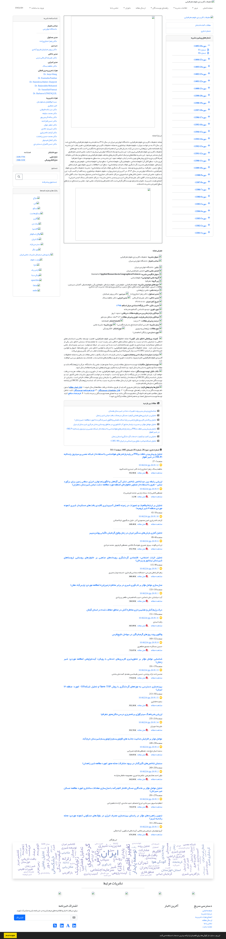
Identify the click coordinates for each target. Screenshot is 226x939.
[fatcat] (36, 286)
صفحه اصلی (207, 8)
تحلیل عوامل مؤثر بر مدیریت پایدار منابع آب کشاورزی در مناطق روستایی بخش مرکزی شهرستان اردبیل (114, 424)
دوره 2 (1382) (200, 226)
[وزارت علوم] (36, 260)
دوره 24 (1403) (200, 67)
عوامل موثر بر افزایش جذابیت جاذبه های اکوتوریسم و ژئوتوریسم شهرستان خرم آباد (122, 738)
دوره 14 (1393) (200, 139)
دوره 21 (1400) (200, 88)
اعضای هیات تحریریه (203, 917)
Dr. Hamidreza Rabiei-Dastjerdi (43, 82)
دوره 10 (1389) (200, 168)
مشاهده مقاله (156, 473)
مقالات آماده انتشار (203, 25)
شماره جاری (206, 31)
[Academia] (68, 926)
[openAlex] (36, 281)
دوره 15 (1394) (200, 132)
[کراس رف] (36, 271)
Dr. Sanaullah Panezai (47, 90)
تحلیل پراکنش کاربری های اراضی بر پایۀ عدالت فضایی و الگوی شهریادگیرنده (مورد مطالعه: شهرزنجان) (115, 420)
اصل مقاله (137, 473)
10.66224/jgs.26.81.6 (149, 541)
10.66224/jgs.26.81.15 (149, 698)
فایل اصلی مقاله (75, 387)
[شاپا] (37, 265)
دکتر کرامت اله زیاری (48, 132)
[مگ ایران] (36, 240)
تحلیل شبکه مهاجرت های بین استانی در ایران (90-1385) (133, 441)
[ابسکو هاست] (36, 214)
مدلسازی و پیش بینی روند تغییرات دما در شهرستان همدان (132, 411)
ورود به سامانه (37, 8)
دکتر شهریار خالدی (49, 129)
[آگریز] (36, 219)
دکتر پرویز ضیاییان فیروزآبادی (44, 49)
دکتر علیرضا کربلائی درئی (46, 58)
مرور (196, 8)
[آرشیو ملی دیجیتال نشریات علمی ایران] (36, 255)
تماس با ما (114, 8)
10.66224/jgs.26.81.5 (149, 827)
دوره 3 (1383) (200, 218)
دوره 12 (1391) (200, 153)
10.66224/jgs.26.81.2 (149, 771)
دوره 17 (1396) (200, 117)
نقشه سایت (207, 927)
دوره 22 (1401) (200, 81)
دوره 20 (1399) (200, 96)
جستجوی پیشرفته (49, 182)
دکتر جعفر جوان (50, 125)
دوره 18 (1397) (200, 110)
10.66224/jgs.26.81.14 (149, 722)
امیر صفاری (52, 106)
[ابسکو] (36, 209)
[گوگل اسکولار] (36, 235)
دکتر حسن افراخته (49, 121)
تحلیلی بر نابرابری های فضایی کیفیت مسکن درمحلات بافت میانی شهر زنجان (126, 415)
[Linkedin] (74, 926)
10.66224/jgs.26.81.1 (149, 593)
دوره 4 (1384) (200, 211)
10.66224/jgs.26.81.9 (149, 489)
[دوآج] (36, 199)
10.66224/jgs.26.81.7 (149, 569)
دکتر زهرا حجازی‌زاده (48, 41)
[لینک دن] (36, 224)
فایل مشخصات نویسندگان (109, 390)
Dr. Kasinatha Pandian (47, 78)
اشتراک (19, 917)
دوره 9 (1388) (200, 175)
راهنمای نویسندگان (160, 8)
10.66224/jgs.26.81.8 (149, 642)
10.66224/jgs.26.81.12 (149, 465)
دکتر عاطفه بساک (50, 66)
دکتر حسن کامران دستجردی (45, 144)
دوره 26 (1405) (200, 46)
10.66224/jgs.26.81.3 (149, 799)
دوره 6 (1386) (200, 197)
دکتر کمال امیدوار (49, 140)
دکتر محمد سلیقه (49, 113)
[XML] (108, 450)
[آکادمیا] (36, 229)
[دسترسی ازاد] (36, 245)
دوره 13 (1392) (200, 146)
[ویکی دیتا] (36, 276)
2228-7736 (21, 156)
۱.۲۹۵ (118, 305)
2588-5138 (21, 160)
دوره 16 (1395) (200, 125)
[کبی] (36, 204)
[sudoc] (36, 291)
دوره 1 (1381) (200, 233)
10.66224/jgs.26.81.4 (149, 747)
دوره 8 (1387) (200, 182)
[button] (158, 935)
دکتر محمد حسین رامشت (46, 136)
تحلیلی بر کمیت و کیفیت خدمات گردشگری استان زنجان (134, 436)
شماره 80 (202, 53)
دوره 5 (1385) (200, 204)
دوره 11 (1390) (200, 161)
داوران (128, 8)
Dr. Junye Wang (50, 74)
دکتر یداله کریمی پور (48, 117)
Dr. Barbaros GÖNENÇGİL (45, 93)
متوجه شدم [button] (10, 935)
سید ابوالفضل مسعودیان (47, 102)
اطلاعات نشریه (181, 8)
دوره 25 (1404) (200, 60)
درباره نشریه (206, 914)
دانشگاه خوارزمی (50, 29)
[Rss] (55, 926)
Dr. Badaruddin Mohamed (46, 86)
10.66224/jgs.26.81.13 (149, 670)
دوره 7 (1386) (200, 190)
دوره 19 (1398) (200, 103)
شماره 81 (202, 50)
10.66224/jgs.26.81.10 (149, 516)
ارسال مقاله (140, 8)
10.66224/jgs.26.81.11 (149, 618)
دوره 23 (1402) (200, 74)
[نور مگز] (36, 250)
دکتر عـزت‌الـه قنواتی (48, 109)
